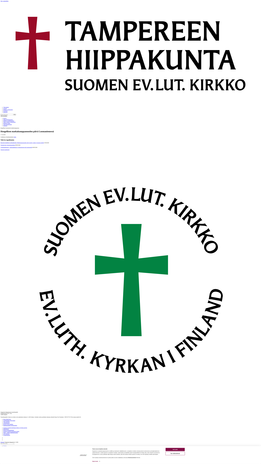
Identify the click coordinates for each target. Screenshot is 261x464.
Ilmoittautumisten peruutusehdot (10, 425)
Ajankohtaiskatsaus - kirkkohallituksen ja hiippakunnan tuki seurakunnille (16, 147)
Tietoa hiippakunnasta (8, 119)
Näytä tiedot (95, 461)
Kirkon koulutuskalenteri (8, 430)
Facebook (5, 111)
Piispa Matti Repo (7, 419)
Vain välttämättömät (175, 453)
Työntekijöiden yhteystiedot (9, 420)
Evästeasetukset (6, 435)
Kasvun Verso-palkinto (8, 424)
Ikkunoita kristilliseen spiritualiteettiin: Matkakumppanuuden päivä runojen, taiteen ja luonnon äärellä (22, 142)
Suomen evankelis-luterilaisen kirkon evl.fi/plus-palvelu (15, 427)
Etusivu (5, 118)
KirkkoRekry (6, 429)
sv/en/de (5, 108)
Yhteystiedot (6, 107)
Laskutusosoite (6, 423)
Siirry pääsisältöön (4, 1)
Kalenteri (5, 125)
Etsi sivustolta (4, 116)
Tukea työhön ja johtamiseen (9, 122)
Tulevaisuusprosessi (7, 124)
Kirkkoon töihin (6, 123)
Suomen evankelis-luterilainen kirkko (11, 431)
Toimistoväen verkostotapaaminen (8, 145)
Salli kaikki (175, 449)
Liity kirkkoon (6, 434)
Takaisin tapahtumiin (5, 149)
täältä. (15, 137)
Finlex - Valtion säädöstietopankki (10, 432)
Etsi (14, 114)
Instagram (5, 112)
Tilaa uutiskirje (6, 421)
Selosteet (2, 442)
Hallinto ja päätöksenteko (8, 120)
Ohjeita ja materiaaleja (8, 109)
